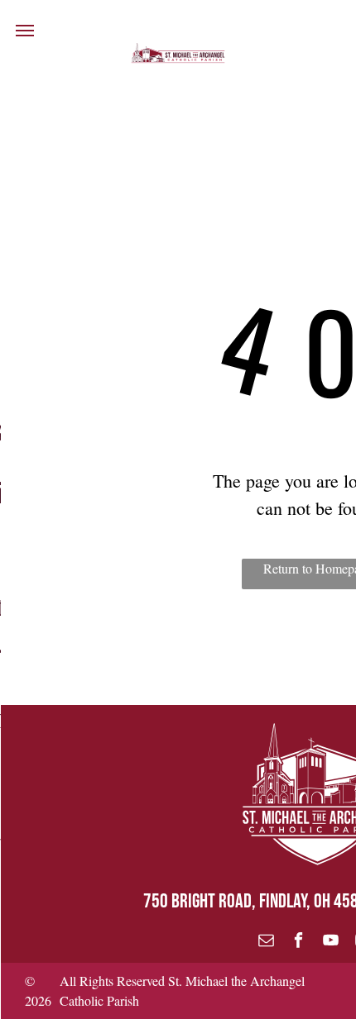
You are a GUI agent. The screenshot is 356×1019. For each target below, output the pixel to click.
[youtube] (331, 942)
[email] (266, 942)
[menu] (24, 30)
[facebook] (298, 942)
